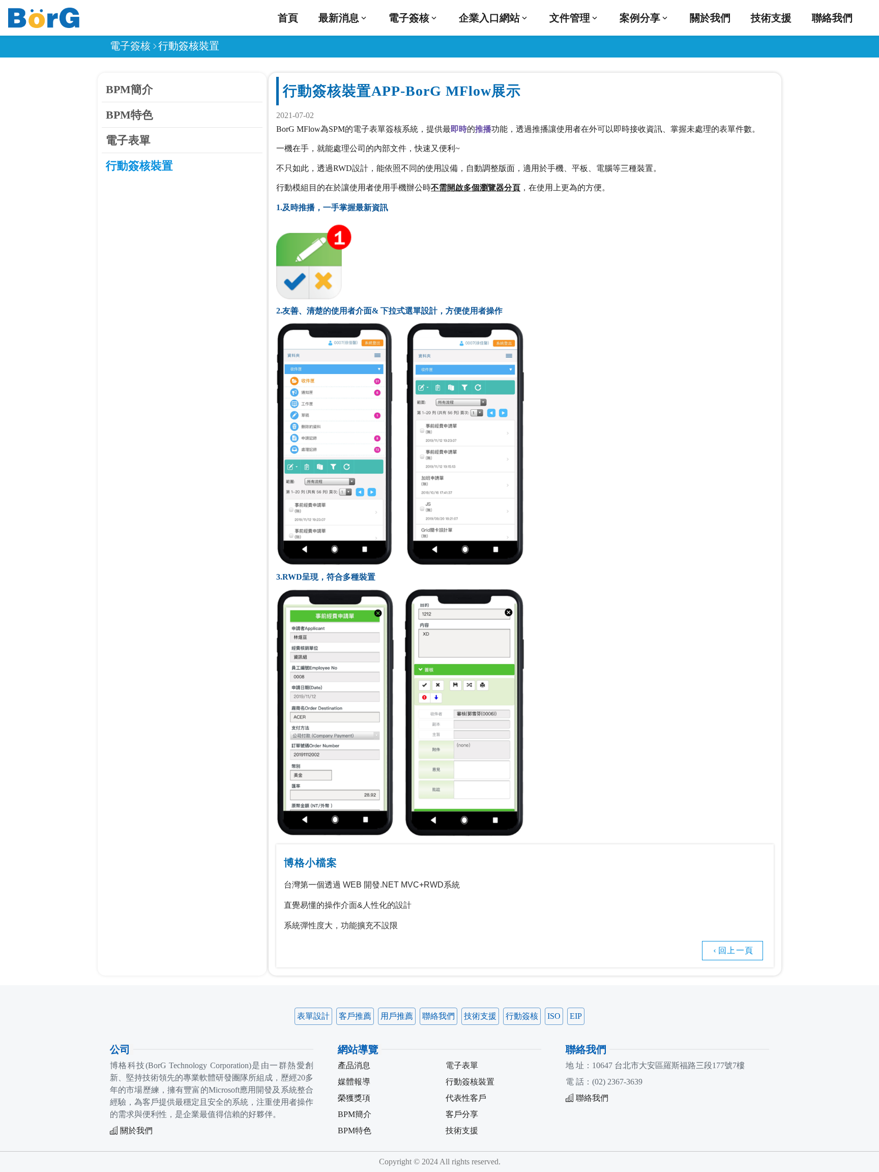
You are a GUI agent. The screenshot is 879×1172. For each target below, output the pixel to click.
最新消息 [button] (338, 17)
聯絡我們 (832, 17)
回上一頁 (735, 950)
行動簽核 (522, 1016)
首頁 (288, 17)
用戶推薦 (396, 1016)
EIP (576, 1016)
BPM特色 (129, 114)
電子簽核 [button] (409, 17)
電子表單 (128, 140)
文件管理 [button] (569, 17)
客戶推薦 (355, 1016)
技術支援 (771, 17)
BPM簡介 (129, 89)
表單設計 (313, 1016)
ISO (554, 1016)
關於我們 (710, 17)
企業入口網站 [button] (489, 17)
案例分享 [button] (640, 17)
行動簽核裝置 (139, 165)
